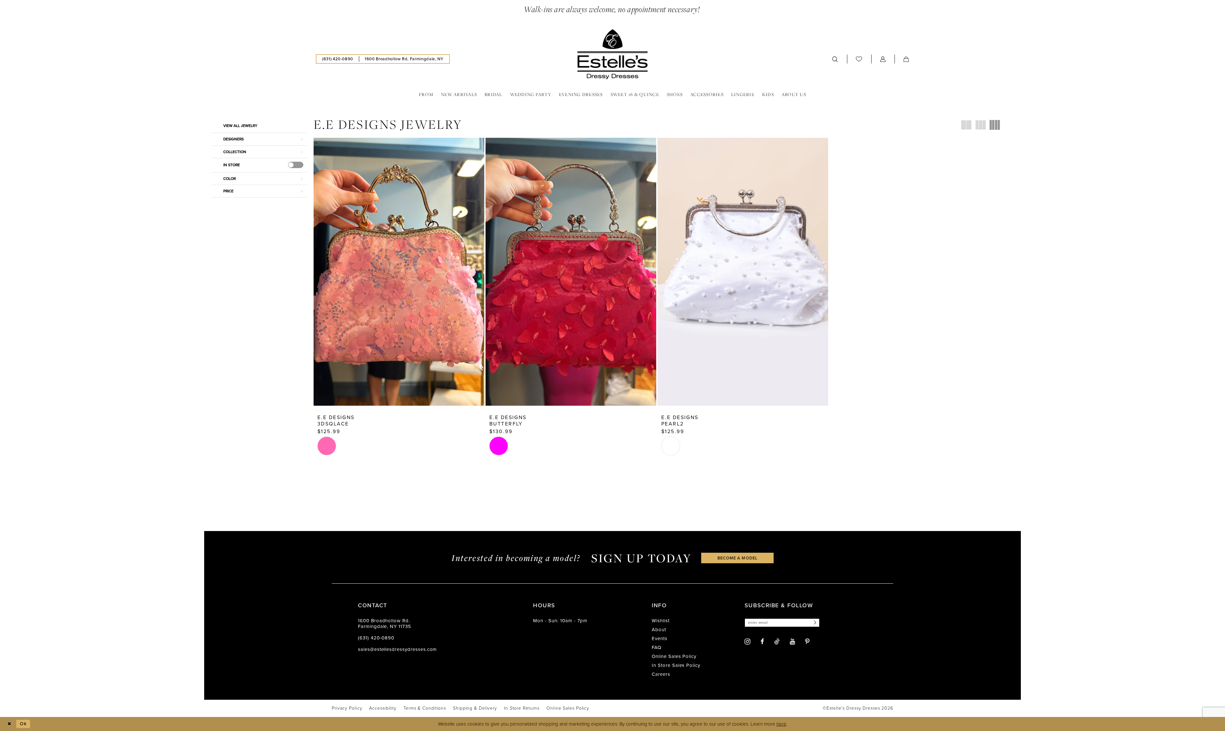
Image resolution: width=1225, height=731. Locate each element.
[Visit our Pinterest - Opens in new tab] (807, 642)
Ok (23, 723)
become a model (737, 558)
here (781, 723)
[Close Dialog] (9, 723)
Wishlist (661, 620)
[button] (883, 59)
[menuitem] (337, 59)
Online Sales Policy (674, 656)
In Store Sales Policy (676, 665)
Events (659, 638)
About (659, 629)
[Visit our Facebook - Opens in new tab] (762, 642)
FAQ (656, 647)
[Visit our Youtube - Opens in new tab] (792, 642)
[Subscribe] (814, 622)
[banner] (612, 54)
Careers (661, 674)
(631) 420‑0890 (376, 637)
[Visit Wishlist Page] (859, 59)
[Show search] (835, 59)
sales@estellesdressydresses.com (397, 649)
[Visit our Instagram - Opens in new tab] (747, 641)
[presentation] (295, 165)
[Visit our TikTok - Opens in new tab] (777, 641)
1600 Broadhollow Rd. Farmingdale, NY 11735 (384, 623)
